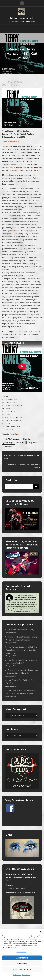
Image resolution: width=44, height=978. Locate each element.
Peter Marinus (13, 141)
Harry (9, 82)
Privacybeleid (26, 975)
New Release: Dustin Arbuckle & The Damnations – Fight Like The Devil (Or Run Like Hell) (21, 650)
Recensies (15, 85)
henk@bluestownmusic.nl (15, 888)
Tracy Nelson (8, 446)
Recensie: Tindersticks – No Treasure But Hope (23, 466)
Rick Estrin (20, 442)
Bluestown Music (22, 18)
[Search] (36, 486)
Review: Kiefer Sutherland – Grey (21, 630)
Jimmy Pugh (8, 442)
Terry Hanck (14, 434)
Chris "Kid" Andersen (11, 439)
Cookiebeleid (17, 975)
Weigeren (22, 964)
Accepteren (22, 958)
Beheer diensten (21, 952)
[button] (41, 932)
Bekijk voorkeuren (22, 970)
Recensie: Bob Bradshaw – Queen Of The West (21, 457)
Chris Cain (27, 439)
